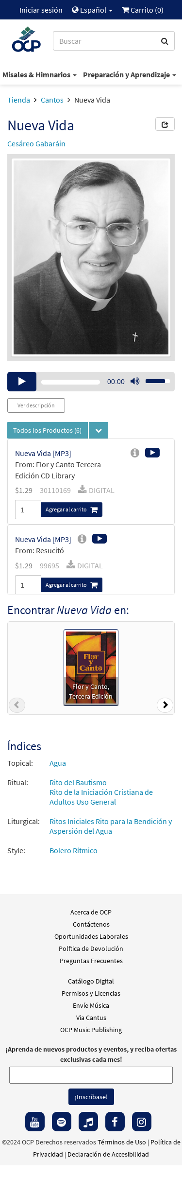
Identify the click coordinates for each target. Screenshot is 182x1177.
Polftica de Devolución (91, 948)
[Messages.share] (165, 124)
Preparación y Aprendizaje (127, 74)
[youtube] (35, 1121)
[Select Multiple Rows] (98, 430)
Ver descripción (36, 405)
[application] (91, 381)
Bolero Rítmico (74, 850)
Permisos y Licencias (91, 993)
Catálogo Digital (91, 981)
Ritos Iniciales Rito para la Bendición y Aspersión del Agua (111, 826)
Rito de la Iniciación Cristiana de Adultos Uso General (101, 797)
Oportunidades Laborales (91, 936)
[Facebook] (115, 1121)
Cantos (52, 100)
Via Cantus (91, 1017)
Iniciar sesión (41, 10)
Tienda (18, 100)
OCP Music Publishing (91, 1029)
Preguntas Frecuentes (91, 960)
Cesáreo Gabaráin (36, 143)
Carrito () (146, 10)
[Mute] (135, 381)
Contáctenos (91, 924)
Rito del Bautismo (78, 782)
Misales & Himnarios (37, 74)
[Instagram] (141, 1121)
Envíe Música (91, 1005)
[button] (17, 707)
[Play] (21, 381)
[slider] (152, 378)
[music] (88, 1121)
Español (93, 10)
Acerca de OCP (91, 912)
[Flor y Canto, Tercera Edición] (91, 666)
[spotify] (61, 1121)
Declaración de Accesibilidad (108, 1154)
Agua (58, 763)
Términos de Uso (122, 1142)
